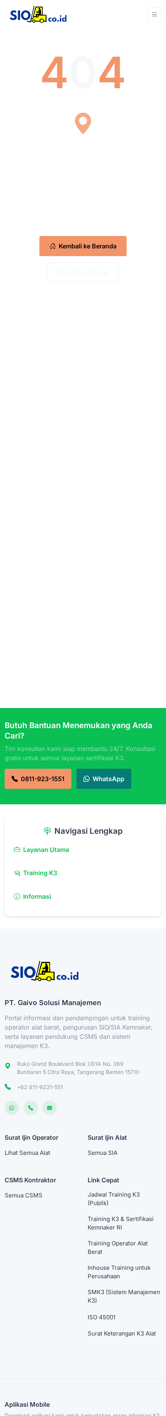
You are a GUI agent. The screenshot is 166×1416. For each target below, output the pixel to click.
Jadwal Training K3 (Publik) (114, 1199)
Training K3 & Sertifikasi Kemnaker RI (121, 1223)
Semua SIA (102, 1152)
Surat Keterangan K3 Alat (122, 1333)
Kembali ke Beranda (88, 246)
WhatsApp (108, 779)
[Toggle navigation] (154, 14)
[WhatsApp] (12, 1108)
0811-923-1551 (42, 779)
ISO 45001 (101, 1317)
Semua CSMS (23, 1195)
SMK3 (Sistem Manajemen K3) (124, 1296)
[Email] (49, 1108)
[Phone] (31, 1108)
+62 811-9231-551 (40, 1087)
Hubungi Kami (87, 272)
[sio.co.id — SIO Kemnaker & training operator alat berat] (42, 14)
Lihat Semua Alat (27, 1152)
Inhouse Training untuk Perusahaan (119, 1272)
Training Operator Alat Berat (118, 1248)
